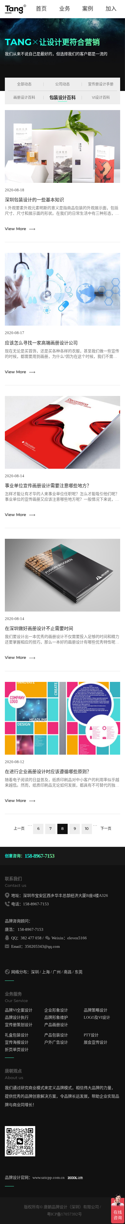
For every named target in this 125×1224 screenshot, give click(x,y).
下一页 (105, 829)
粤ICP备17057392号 (64, 1214)
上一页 (19, 829)
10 (87, 828)
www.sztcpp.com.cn (48, 1177)
